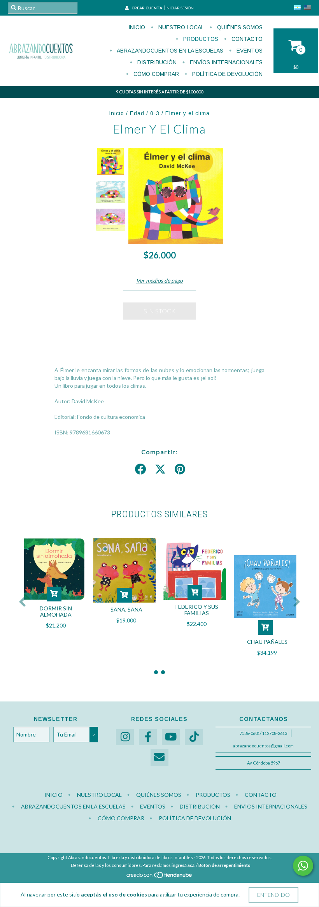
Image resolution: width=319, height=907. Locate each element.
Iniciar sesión (179, 7)
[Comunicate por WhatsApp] (303, 866)
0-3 (155, 113)
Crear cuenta (146, 7)
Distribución (156, 62)
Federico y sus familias (196, 609)
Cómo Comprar (155, 74)
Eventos (249, 50)
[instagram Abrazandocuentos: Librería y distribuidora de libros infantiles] (125, 737)
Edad (137, 113)
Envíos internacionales (225, 62)
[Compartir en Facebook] (140, 469)
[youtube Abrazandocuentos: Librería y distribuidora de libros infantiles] (171, 737)
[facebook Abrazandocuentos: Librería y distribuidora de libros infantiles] (148, 737)
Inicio (136, 27)
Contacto (246, 39)
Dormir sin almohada (56, 611)
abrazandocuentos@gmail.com (263, 745)
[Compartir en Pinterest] (180, 469)
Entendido (273, 894)
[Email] (159, 757)
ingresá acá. (183, 865)
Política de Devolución (227, 74)
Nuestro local (180, 27)
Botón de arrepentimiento (224, 865)
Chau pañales (267, 641)
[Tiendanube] (160, 876)
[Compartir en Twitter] (160, 469)
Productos (200, 39)
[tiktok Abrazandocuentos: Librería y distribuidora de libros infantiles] (194, 737)
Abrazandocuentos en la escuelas (169, 50)
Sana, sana (126, 609)
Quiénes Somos (239, 27)
